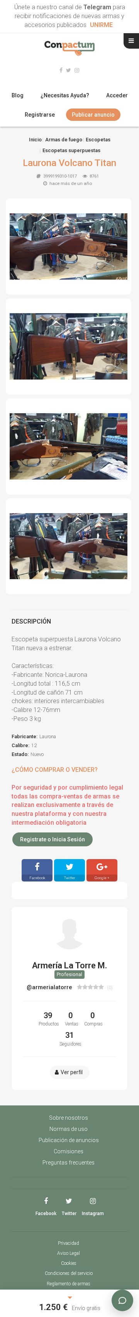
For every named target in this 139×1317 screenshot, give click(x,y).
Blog (18, 95)
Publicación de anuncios (69, 1140)
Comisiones (68, 1151)
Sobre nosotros (68, 1118)
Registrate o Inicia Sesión (52, 839)
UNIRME (101, 25)
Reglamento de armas (68, 1283)
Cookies (68, 1263)
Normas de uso (68, 1129)
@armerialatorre (50, 987)
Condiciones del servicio (69, 1273)
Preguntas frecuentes (68, 1162)
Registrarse (40, 115)
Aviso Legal (68, 1253)
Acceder (117, 95)
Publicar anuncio (93, 115)
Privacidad (68, 1243)
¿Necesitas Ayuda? (65, 95)
